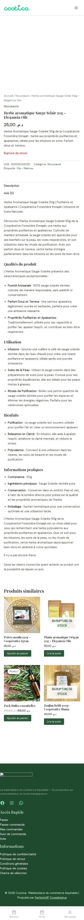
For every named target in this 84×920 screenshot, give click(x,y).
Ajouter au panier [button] (17, 653)
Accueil (8, 95)
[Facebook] (2, 803)
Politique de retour (12, 859)
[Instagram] (11, 803)
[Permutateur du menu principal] (76, 8)
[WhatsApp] (21, 803)
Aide (3, 839)
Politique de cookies (13, 868)
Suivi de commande (13, 834)
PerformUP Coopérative (51, 898)
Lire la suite (54, 653)
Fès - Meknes (25, 168)
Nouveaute (22, 95)
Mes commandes (11, 829)
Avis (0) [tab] (9, 193)
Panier (4, 820)
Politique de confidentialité (18, 854)
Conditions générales (14, 864)
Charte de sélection (13, 873)
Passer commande (12, 825)
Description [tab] (11, 186)
